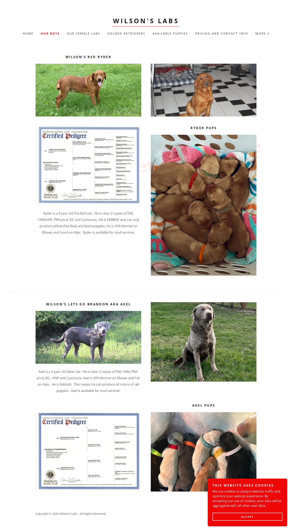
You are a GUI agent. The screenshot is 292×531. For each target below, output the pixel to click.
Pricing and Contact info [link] (221, 33)
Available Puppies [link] (170, 33)
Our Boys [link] (50, 33)
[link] (146, 22)
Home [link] (28, 33)
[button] (262, 33)
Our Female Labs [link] (83, 33)
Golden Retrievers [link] (126, 33)
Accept (247, 516)
